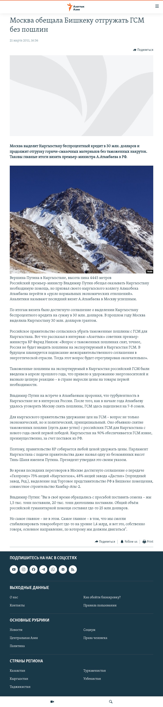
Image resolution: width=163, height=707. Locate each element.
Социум (89, 630)
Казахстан (17, 671)
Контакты (17, 605)
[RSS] (73, 569)
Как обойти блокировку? (102, 597)
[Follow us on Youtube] (14, 569)
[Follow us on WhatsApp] (53, 569)
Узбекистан (92, 679)
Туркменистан (94, 671)
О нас (14, 597)
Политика (17, 646)
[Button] (143, 50)
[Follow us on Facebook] (34, 569)
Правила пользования (100, 605)
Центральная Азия (24, 638)
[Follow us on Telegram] (43, 569)
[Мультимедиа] (52, 701)
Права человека (95, 638)
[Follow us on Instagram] (24, 569)
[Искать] (110, 701)
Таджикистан (20, 687)
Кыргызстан (19, 679)
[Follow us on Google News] (63, 569)
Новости (16, 630)
